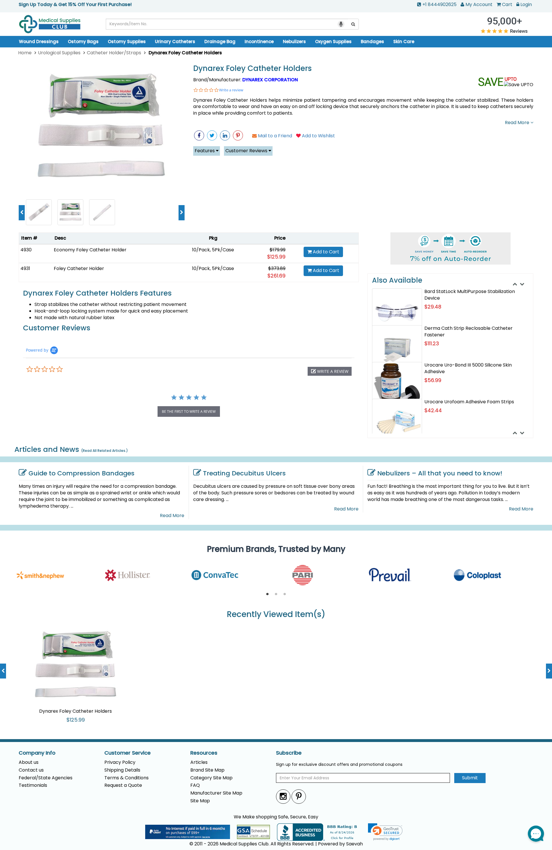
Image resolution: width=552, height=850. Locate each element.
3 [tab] (285, 594)
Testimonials (33, 785)
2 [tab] (276, 594)
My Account (478, 4)
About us (29, 762)
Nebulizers (294, 41)
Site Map (200, 800)
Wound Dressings (39, 41)
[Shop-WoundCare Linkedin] (225, 135)
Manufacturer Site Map (216, 793)
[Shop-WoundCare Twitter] (212, 135)
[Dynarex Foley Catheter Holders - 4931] (39, 212)
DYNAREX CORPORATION (270, 79)
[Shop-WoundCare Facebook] (199, 135)
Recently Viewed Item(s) (276, 614)
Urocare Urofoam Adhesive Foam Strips (469, 401)
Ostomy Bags (83, 41)
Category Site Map (211, 777)
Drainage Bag (219, 41)
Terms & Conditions (126, 777)
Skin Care (403, 41)
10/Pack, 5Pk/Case (213, 249)
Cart (507, 4)
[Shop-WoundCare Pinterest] (238, 135)
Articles (199, 762)
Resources (203, 753)
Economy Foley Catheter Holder (90, 249)
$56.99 (432, 380)
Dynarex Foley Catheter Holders (252, 68)
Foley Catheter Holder (79, 268)
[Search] (353, 24)
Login (526, 4)
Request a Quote (123, 785)
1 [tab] (267, 594)
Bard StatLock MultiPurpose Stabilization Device (469, 294)
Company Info (37, 753)
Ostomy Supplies (127, 41)
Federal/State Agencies (45, 777)
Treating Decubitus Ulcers (244, 473)
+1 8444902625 (439, 4)
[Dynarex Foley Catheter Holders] (102, 128)
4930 (26, 249)
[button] (330, 371)
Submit (470, 777)
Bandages (372, 41)
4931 (25, 268)
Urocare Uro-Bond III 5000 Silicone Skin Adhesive (468, 368)
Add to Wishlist (318, 135)
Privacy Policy (119, 762)
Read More (517, 122)
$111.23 (431, 343)
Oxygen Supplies (333, 41)
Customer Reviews (247, 150)
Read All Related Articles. (104, 450)
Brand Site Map (207, 770)
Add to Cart (325, 251)
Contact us (31, 770)
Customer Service (127, 753)
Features (205, 150)
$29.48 (432, 306)
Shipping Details (122, 770)
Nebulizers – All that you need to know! (439, 473)
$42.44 (433, 410)
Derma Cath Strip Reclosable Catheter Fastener (468, 331)
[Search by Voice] (341, 24)
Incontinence (259, 41)
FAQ (195, 785)
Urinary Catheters (175, 41)
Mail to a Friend (274, 135)
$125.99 (276, 256)
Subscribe (289, 753)
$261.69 (276, 275)
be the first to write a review (189, 411)
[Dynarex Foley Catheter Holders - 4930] (102, 212)
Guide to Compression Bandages (81, 473)
